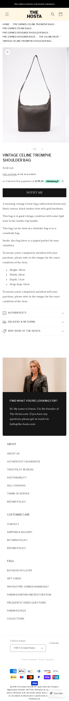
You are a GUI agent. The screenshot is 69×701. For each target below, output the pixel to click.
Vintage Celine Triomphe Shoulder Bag (27, 41)
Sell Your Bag (16, 485)
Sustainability (17, 477)
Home (6, 24)
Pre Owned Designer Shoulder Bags (25, 33)
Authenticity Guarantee (23, 461)
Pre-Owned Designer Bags (19, 37)
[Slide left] (27, 149)
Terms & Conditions (29, 660)
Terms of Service (18, 493)
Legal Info (50, 660)
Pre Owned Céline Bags (17, 28)
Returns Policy (17, 540)
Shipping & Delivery (19, 532)
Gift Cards (14, 578)
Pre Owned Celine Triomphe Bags (33, 24)
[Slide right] (42, 149)
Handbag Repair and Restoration (29, 595)
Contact (13, 524)
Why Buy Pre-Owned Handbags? (28, 587)
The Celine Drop (49, 37)
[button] (7, 14)
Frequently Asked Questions (26, 603)
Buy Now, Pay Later (19, 570)
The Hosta (21, 687)
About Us (13, 453)
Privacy (41, 660)
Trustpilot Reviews (20, 469)
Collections (15, 619)
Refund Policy (16, 548)
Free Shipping (10, 175)
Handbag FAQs (16, 611)
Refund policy (16, 502)
